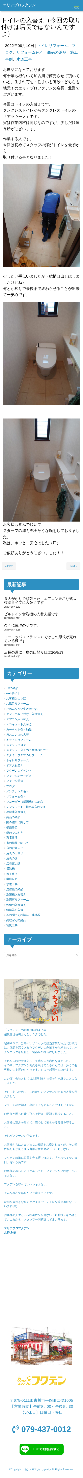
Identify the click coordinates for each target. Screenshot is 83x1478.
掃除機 (10, 868)
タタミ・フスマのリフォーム (24, 755)
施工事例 (12, 873)
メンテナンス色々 (17, 791)
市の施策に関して (17, 842)
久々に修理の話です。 (22, 625)
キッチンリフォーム (19, 739)
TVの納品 (12, 688)
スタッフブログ (16, 744)
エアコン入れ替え (17, 719)
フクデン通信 (14, 781)
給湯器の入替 (14, 910)
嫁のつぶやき (14, 832)
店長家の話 (13, 863)
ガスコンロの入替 (17, 734)
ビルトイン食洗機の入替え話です (31, 614)
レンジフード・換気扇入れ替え (26, 806)
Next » (73, 566)
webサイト (13, 693)
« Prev (9, 566)
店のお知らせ (14, 848)
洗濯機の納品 (14, 889)
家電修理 (12, 837)
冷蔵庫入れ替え (16, 812)
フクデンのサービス (19, 775)
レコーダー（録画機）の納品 (24, 801)
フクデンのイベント (19, 770)
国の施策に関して (17, 822)
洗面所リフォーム (17, 899)
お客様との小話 (16, 698)
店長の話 (12, 858)
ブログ (10, 786)
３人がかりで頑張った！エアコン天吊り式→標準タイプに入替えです (40, 601)
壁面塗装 (12, 827)
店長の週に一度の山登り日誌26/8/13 (33, 652)
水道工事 (24, 59)
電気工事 (12, 925)
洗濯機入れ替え (16, 894)
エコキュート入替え (19, 724)
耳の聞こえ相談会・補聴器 (23, 915)
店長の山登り (14, 853)
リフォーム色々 (30, 52)
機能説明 (12, 879)
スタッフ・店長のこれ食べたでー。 (28, 750)
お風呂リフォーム (17, 703)
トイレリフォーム (52, 46)
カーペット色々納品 (19, 729)
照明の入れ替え (16, 904)
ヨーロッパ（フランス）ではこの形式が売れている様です (40, 639)
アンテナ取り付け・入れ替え (24, 714)
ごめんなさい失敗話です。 (23, 708)
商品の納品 (56, 52)
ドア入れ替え (14, 765)
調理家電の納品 (16, 920)
